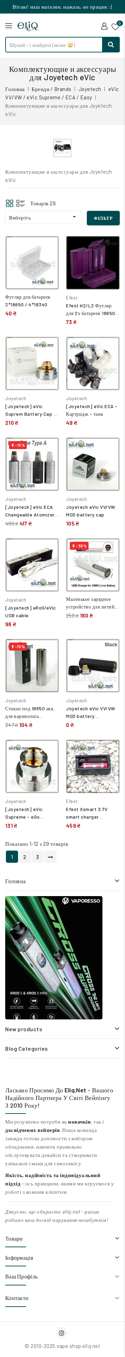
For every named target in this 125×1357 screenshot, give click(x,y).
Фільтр (103, 218)
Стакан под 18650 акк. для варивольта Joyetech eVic (30, 716)
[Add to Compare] (48, 248)
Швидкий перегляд (48, 263)
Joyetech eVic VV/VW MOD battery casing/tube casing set (92, 716)
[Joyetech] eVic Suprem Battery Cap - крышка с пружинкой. (30, 413)
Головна (15, 881)
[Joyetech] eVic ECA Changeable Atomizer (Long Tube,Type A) (30, 514)
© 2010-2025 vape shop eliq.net (62, 1346)
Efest (72, 297)
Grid (9, 203)
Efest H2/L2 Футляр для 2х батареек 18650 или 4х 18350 (90, 313)
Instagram (62, 1333)
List (20, 203)
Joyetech (15, 398)
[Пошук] (111, 44)
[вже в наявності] (53, 957)
